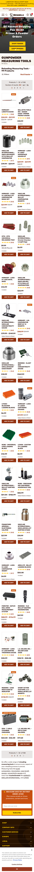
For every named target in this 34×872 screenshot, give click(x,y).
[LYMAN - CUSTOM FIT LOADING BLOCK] (25, 435)
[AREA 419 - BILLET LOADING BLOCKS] (25, 555)
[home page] (17, 15)
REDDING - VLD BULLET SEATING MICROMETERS (24, 608)
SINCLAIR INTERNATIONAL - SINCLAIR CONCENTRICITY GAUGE (8, 324)
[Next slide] (32, 35)
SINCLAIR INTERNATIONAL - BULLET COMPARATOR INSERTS (24, 197)
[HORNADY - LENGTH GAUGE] (9, 100)
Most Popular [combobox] (25, 74)
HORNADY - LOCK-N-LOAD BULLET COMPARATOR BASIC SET (8, 196)
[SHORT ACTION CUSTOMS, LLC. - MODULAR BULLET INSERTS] (25, 678)
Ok (17, 869)
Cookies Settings (17, 864)
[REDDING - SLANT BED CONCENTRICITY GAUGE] (25, 353)
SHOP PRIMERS (17, 49)
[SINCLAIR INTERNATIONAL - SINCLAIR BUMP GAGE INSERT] (9, 353)
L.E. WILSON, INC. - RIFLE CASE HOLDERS (25, 730)
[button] (3, 14)
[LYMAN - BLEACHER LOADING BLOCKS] (9, 394)
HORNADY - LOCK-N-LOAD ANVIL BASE (8, 279)
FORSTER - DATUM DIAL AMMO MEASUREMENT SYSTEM (8, 608)
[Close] (32, 850)
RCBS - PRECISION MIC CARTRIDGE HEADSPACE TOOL (25, 485)
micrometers (15, 771)
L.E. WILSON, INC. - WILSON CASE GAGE (25, 650)
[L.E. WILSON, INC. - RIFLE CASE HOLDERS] (25, 719)
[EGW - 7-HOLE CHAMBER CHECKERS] (9, 719)
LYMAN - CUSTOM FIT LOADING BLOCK (24, 446)
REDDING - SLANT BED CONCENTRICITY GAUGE (24, 366)
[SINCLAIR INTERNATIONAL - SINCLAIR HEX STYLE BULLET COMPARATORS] (25, 268)
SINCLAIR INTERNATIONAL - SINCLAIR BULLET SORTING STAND (24, 527)
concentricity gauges (15, 773)
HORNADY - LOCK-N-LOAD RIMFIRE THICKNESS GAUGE (9, 650)
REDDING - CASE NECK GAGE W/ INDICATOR (8, 689)
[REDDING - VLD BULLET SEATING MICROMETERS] (25, 596)
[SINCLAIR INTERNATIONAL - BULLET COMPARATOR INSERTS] (25, 184)
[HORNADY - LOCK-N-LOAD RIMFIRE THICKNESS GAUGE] (9, 639)
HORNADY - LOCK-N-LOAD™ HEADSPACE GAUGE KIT (24, 153)
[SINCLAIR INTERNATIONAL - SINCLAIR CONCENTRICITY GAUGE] (9, 310)
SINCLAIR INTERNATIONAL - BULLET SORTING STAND (8, 486)
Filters (6, 74)
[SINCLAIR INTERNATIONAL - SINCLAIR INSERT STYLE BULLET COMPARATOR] (9, 141)
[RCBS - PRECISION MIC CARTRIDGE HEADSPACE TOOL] (25, 474)
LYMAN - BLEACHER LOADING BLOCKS (8, 405)
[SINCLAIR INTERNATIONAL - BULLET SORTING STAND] (9, 474)
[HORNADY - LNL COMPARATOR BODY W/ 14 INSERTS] (25, 310)
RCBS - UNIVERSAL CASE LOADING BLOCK (9, 446)
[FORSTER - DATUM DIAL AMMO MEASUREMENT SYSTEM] (9, 596)
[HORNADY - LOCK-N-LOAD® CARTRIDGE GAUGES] (25, 394)
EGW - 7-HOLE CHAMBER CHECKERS (7, 730)
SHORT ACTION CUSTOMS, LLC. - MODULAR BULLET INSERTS (25, 690)
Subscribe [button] (17, 813)
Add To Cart (9, 127)
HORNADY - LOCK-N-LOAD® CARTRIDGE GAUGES (24, 406)
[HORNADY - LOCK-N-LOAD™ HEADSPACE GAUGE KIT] (25, 141)
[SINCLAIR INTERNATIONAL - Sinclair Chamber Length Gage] (25, 226)
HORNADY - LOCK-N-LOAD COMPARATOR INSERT (8, 568)
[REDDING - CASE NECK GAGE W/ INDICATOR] (9, 678)
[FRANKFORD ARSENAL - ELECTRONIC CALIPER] (9, 514)
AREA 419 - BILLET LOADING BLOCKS (25, 566)
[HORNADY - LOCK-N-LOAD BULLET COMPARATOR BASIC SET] (9, 184)
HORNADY (26, 775)
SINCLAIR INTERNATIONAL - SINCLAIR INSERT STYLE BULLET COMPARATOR (8, 154)
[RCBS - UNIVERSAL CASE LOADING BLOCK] (9, 435)
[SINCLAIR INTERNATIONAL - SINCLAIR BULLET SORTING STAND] (25, 514)
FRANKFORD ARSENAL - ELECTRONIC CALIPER (6, 527)
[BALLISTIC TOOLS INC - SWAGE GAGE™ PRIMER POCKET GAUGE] (25, 100)
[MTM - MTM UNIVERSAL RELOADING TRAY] (9, 226)
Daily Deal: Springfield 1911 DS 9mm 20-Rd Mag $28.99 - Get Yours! (17, 9)
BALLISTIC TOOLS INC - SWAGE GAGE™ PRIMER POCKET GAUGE (24, 112)
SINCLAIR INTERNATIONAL (11, 778)
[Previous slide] (2, 35)
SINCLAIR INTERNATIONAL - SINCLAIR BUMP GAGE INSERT (8, 366)
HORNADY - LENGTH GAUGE (8, 111)
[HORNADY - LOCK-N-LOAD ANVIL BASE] (9, 268)
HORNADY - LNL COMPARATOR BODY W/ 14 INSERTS (24, 323)
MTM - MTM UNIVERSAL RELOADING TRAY (8, 238)
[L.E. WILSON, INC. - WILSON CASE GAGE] (25, 639)
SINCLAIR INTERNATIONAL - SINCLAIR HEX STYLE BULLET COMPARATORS (24, 281)
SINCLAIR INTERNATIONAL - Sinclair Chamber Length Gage (24, 239)
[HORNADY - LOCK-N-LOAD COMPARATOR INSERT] (9, 555)
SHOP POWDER (17, 43)
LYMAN (26, 778)
